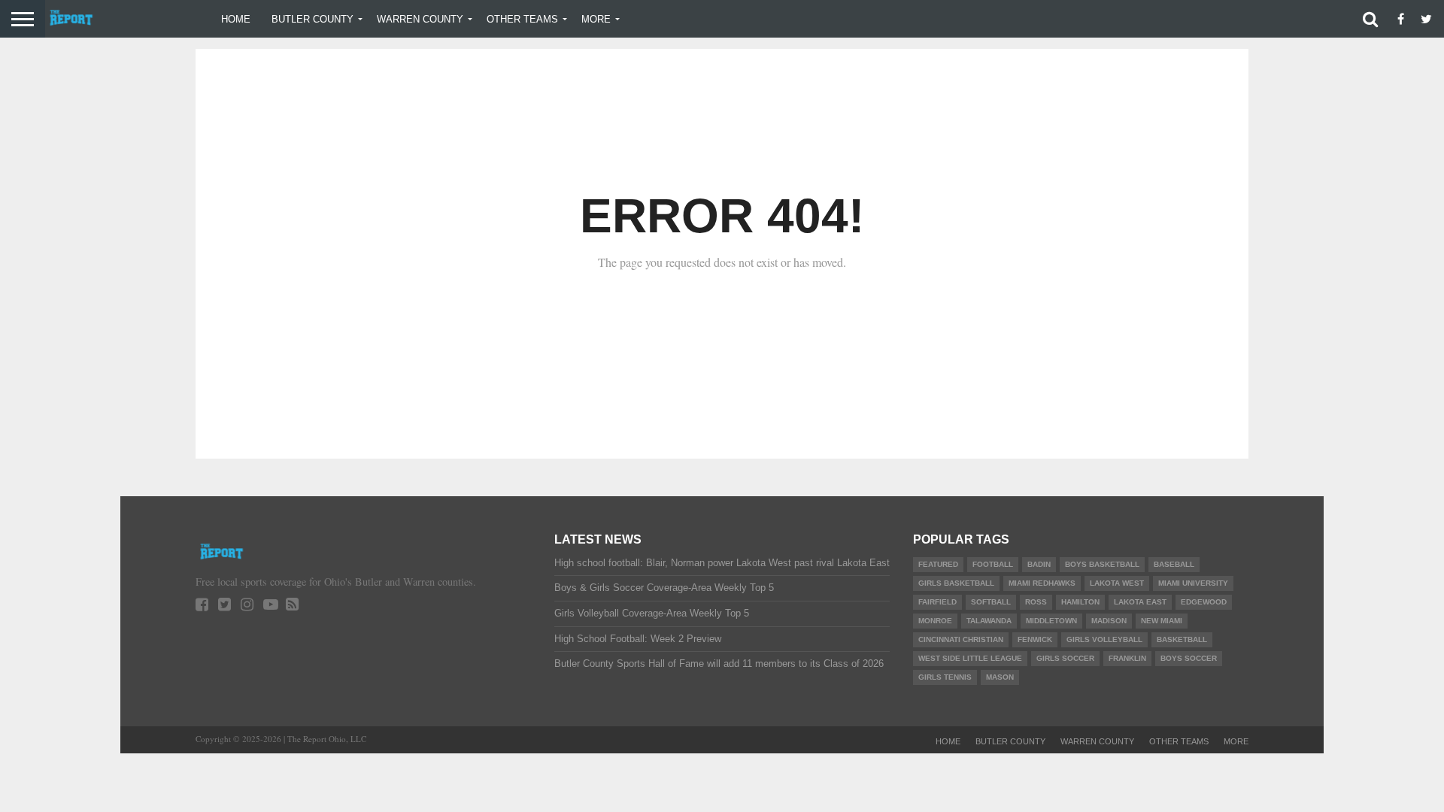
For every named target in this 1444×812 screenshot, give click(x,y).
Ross (1036, 602)
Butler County (312, 19)
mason (1000, 677)
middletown (1051, 621)
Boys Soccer (1188, 658)
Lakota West (1117, 583)
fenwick (1035, 639)
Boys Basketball (1102, 564)
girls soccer (1065, 658)
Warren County (420, 19)
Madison (1109, 621)
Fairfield (937, 602)
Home (235, 19)
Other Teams (522, 19)
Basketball (1182, 639)
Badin (1039, 564)
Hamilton (1080, 602)
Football (992, 564)
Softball (991, 602)
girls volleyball (1104, 639)
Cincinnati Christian (960, 639)
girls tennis (945, 677)
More (596, 19)
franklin (1127, 658)
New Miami (1161, 621)
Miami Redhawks (1042, 583)
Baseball (1174, 564)
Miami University (1193, 583)
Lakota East (1140, 602)
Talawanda (989, 621)
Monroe (935, 621)
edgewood (1204, 602)
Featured (938, 564)
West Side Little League (970, 658)
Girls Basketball (956, 583)
